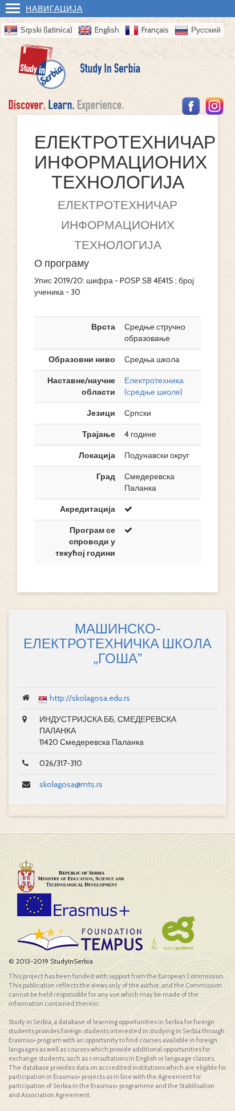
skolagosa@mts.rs (71, 784)
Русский (206, 30)
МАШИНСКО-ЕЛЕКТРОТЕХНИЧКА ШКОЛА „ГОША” (117, 643)
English (107, 30)
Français (155, 30)
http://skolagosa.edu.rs (90, 698)
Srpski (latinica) (46, 30)
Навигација (54, 8)
